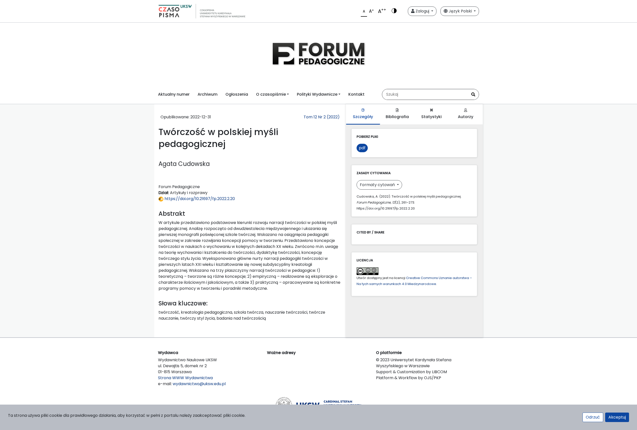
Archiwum (207, 94)
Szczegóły (363, 117)
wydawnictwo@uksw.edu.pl (199, 384)
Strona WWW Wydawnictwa (185, 378)
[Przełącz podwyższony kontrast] (394, 11)
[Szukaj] (473, 94)
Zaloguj (422, 11)
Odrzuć (593, 417)
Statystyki (431, 117)
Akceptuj (617, 417)
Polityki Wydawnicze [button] (317, 94)
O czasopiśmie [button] (271, 94)
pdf (362, 148)
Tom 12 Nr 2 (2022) (322, 117)
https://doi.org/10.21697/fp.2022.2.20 (199, 199)
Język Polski (460, 11)
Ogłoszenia (236, 94)
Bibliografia (397, 117)
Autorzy (465, 117)
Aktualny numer (174, 94)
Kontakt (356, 94)
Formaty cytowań (378, 185)
